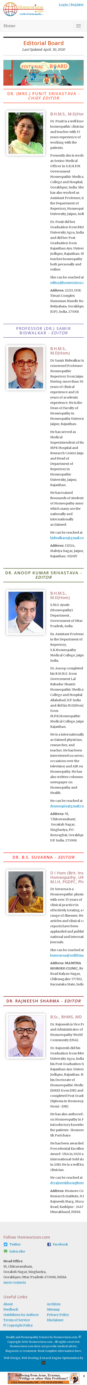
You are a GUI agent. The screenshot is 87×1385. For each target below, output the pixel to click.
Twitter (15, 1244)
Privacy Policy (58, 1315)
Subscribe (17, 1251)
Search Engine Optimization (60, 1358)
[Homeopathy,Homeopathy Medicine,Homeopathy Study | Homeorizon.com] (23, 10)
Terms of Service (16, 1320)
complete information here (63, 1350)
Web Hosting (30, 1358)
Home (11, 25)
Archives (53, 1304)
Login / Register (71, 5)
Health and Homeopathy (22, 1337)
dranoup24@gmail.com (68, 806)
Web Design (12, 1358)
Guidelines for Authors (21, 1315)
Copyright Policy (18, 1325)
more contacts (14, 1282)
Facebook (60, 1244)
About (8, 1304)
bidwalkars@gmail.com (68, 538)
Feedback (10, 1309)
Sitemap (53, 1309)
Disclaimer (55, 1320)
